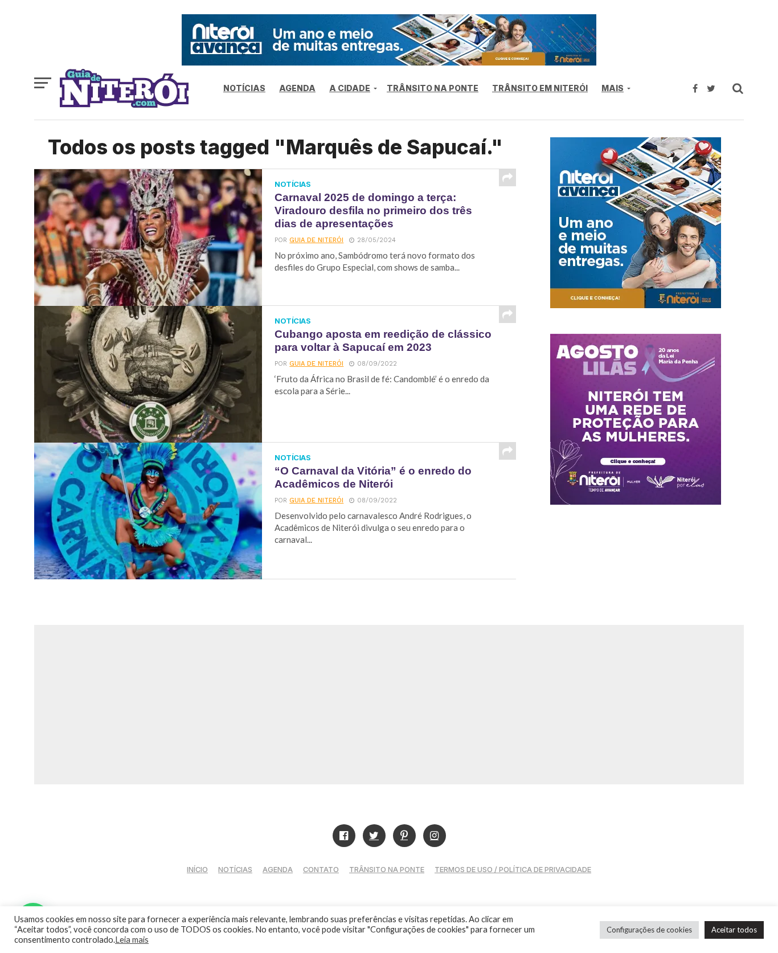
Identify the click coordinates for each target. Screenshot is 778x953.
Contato (321, 869)
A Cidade (349, 88)
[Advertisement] (389, 704)
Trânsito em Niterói (540, 88)
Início (197, 869)
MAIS (612, 88)
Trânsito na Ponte (432, 88)
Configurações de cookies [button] (649, 929)
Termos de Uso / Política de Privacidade (513, 869)
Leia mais (132, 939)
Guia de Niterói (316, 240)
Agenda (297, 88)
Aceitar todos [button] (734, 929)
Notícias (244, 88)
